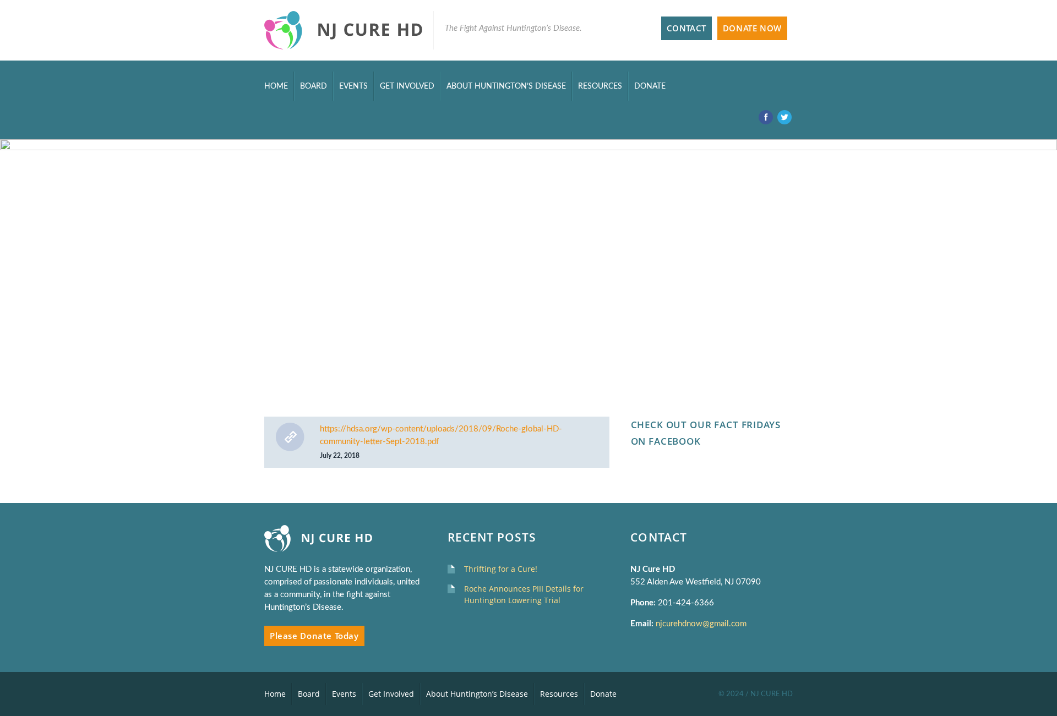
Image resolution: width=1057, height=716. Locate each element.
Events (353, 86)
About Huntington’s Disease (506, 86)
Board (313, 86)
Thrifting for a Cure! (500, 569)
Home (276, 86)
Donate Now (752, 28)
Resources (600, 86)
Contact (686, 28)
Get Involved (407, 86)
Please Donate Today (314, 636)
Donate (650, 86)
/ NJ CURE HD (769, 694)
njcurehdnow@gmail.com (702, 624)
